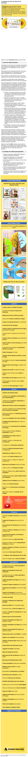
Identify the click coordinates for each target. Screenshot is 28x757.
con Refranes (14, 322)
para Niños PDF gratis (14, 329)
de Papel (9, 352)
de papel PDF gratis (13, 369)
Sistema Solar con (12, 467)
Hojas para (13, 318)
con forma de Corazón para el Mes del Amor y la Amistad (14, 593)
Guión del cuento (12, 539)
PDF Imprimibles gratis (13, 605)
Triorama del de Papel (12, 385)
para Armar (10, 691)
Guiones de (12, 552)
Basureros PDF (14, 377)
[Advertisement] (14, 44)
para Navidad (13, 584)
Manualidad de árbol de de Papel (14, 226)
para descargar (13, 637)
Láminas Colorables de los (14, 409)
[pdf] (11, 144)
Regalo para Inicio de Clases (14, 684)
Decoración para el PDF (13, 608)
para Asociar (13, 480)
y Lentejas (14, 634)
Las (14, 555)
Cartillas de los (13, 401)
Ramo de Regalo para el (13, 558)
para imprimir (11, 704)
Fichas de (11, 678)
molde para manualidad (14, 663)
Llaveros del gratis (12, 456)
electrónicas (11, 453)
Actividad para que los (13, 575)
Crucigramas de (13, 445)
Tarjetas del (10, 484)
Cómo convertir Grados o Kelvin (11, 431)
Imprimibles (11, 648)
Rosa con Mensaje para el (14, 688)
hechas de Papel (13, 464)
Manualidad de (13, 671)
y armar (12, 674)
